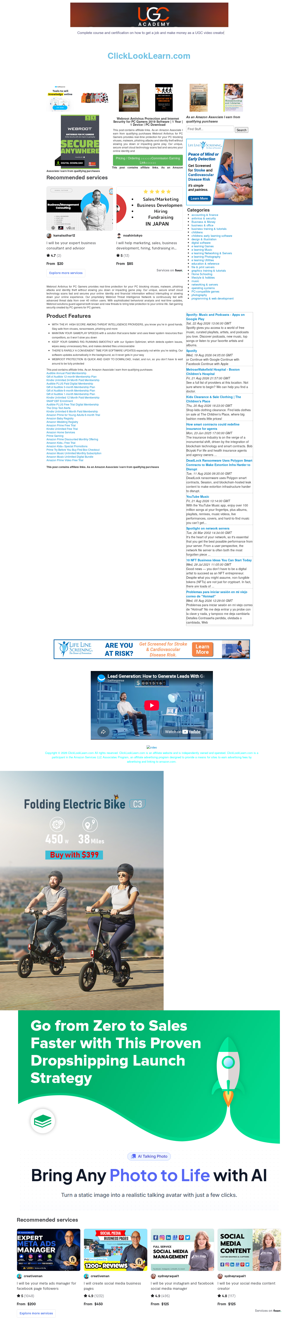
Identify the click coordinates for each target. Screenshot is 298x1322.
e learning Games (203, 246)
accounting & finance (205, 215)
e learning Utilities (203, 260)
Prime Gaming (54, 435)
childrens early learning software (212, 236)
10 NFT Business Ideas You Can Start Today (219, 560)
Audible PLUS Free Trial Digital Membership (72, 404)
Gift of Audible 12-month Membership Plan (71, 376)
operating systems (203, 288)
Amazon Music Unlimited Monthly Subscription (73, 453)
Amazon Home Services (60, 432)
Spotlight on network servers (207, 528)
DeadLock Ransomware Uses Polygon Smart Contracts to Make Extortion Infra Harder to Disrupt (219, 464)
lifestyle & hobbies (203, 277)
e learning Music (202, 249)
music (195, 281)
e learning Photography (206, 256)
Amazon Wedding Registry (62, 422)
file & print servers (203, 267)
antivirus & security (204, 218)
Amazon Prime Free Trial (61, 425)
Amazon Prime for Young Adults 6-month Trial (73, 415)
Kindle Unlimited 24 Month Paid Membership (72, 380)
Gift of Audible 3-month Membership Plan (70, 387)
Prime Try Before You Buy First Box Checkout (72, 449)
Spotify (191, 350)
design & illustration (204, 239)
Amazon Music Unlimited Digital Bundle (69, 456)
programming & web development (213, 298)
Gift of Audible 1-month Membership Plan (70, 394)
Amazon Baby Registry (60, 418)
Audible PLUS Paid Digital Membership (69, 383)
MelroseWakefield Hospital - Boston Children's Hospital (213, 371)
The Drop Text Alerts (58, 408)
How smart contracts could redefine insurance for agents (213, 426)
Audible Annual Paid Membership (66, 373)
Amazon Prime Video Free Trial (64, 460)
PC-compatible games (205, 291)
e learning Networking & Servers (212, 253)
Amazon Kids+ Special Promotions (66, 446)
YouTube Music (197, 496)
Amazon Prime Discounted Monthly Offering (72, 439)
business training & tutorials (209, 229)
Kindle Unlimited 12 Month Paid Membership (72, 397)
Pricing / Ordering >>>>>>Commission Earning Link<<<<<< (148, 160)
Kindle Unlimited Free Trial (62, 429)
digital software (201, 243)
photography (199, 295)
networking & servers (205, 284)
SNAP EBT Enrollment (59, 401)
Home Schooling (202, 274)
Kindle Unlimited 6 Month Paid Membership (72, 411)
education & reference (205, 263)
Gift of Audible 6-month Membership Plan (70, 390)
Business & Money (204, 222)
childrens (197, 232)
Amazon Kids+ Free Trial (60, 442)
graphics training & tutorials (209, 270)
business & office (202, 225)
